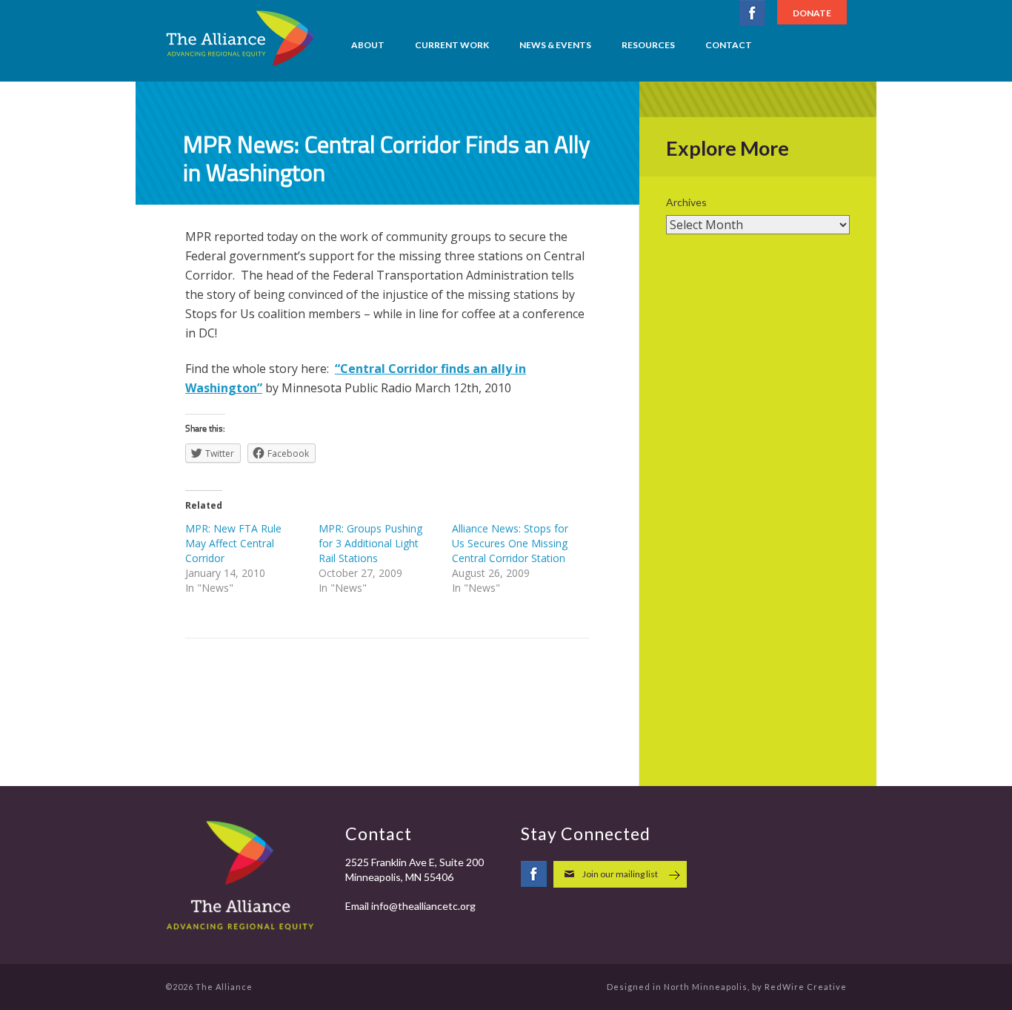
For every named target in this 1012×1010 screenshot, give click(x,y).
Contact (728, 44)
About (368, 44)
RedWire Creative (806, 986)
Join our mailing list (620, 873)
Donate (812, 13)
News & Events (555, 44)
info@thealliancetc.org (423, 906)
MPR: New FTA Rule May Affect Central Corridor (233, 543)
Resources (648, 44)
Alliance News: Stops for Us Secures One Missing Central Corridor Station (510, 543)
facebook (752, 13)
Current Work (452, 44)
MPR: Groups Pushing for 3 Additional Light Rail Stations (370, 543)
